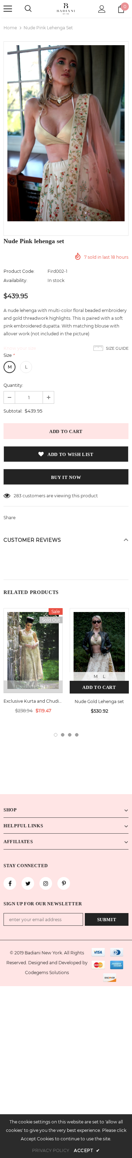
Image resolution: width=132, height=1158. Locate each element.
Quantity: (13, 385)
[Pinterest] (63, 883)
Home (10, 27)
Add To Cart (99, 687)
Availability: (15, 280)
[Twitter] (27, 883)
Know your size (20, 348)
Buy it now (66, 477)
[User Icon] (102, 9)
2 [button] (62, 735)
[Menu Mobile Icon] (8, 9)
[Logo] (66, 8)
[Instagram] (45, 883)
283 (17, 495)
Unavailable (33, 687)
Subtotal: (13, 411)
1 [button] (55, 735)
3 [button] (69, 735)
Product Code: (19, 271)
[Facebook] (10, 883)
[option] (66, 133)
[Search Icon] (28, 8)
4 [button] (76, 735)
